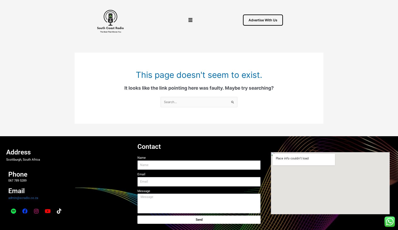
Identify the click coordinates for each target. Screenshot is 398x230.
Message (143, 191)
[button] (190, 20)
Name (141, 158)
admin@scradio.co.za (23, 198)
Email (141, 174)
